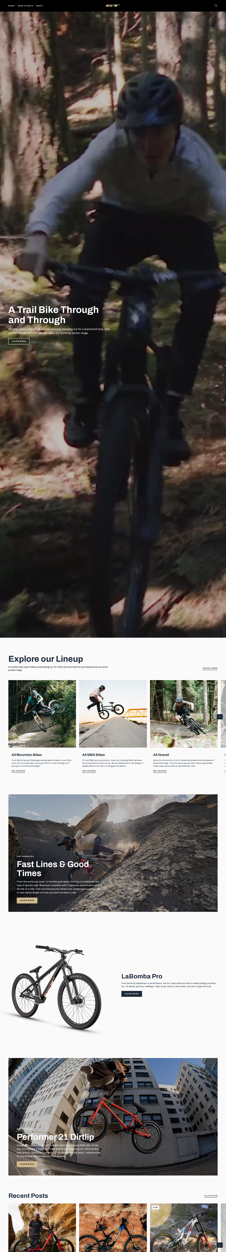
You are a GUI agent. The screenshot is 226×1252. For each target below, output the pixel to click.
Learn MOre (27, 1164)
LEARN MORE (27, 900)
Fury (155, 1208)
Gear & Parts (25, 6)
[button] (220, 717)
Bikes (11, 6)
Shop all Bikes (210, 668)
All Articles (211, 1196)
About (40, 6)
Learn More (19, 341)
